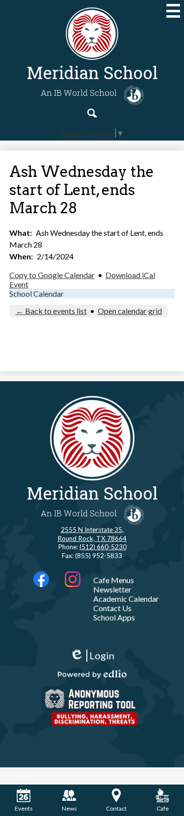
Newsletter (112, 589)
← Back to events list (51, 310)
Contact (116, 808)
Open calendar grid (130, 310)
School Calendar (36, 293)
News (69, 808)
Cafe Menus (113, 580)
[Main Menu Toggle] (173, 11)
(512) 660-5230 (103, 547)
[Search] (92, 113)
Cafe (163, 808)
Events (24, 808)
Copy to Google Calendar (52, 275)
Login (92, 655)
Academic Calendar (126, 598)
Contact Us (112, 608)
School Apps (114, 617)
